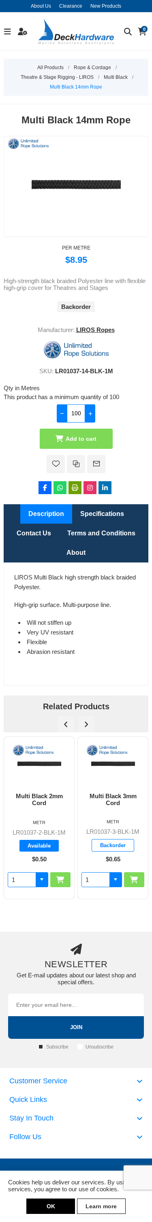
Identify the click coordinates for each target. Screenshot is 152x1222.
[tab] (46, 514)
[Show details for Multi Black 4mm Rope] (121, 764)
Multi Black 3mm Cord (47, 799)
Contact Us (34, 533)
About (76, 552)
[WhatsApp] (60, 487)
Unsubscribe (99, 1047)
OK (51, 1206)
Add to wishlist (56, 464)
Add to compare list (76, 464)
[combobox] (30, 880)
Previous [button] (66, 724)
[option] (47, 817)
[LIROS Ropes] (76, 356)
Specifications (102, 513)
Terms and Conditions (101, 533)
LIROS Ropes (95, 329)
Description (46, 513)
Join (76, 1027)
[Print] (75, 487)
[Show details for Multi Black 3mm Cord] (48, 764)
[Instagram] (89, 487)
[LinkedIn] (104, 487)
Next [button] (86, 724)
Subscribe (57, 1047)
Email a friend (96, 464)
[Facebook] (45, 487)
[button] (50, 880)
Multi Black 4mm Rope (121, 799)
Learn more (101, 1206)
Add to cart (81, 439)
